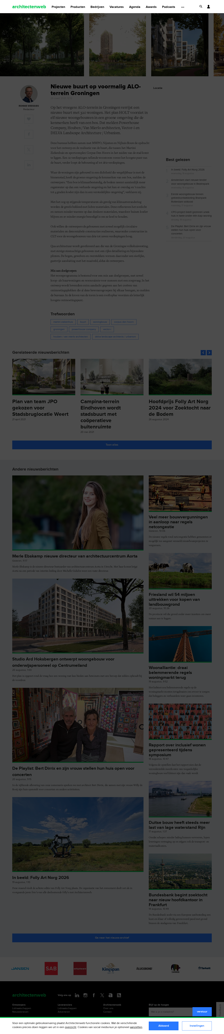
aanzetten (136, 1027)
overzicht (70, 1027)
